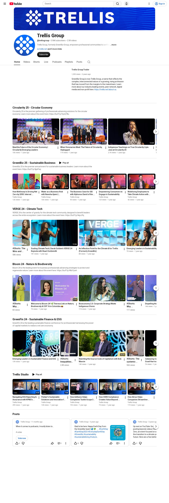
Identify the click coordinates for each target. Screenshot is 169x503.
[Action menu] (65, 443)
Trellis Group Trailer (80, 70)
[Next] (156, 131)
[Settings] (149, 3)
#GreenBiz (78, 434)
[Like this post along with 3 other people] (75, 443)
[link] (41, 433)
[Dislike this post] (23, 443)
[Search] (117, 3)
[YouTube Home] (15, 3)
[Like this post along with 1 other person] (17, 443)
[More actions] (58, 148)
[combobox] (79, 3)
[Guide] (4, 3)
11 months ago (36, 422)
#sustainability (90, 434)
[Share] (52, 443)
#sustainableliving (82, 437)
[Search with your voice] (126, 3)
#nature (93, 437)
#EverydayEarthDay (96, 432)
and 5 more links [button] (55, 49)
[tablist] (84, 62)
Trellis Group (17, 197)
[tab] (17, 62)
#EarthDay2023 (81, 432)
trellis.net (43, 49)
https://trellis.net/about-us (105, 89)
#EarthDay (103, 429)
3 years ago (94, 422)
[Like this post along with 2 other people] (134, 443)
